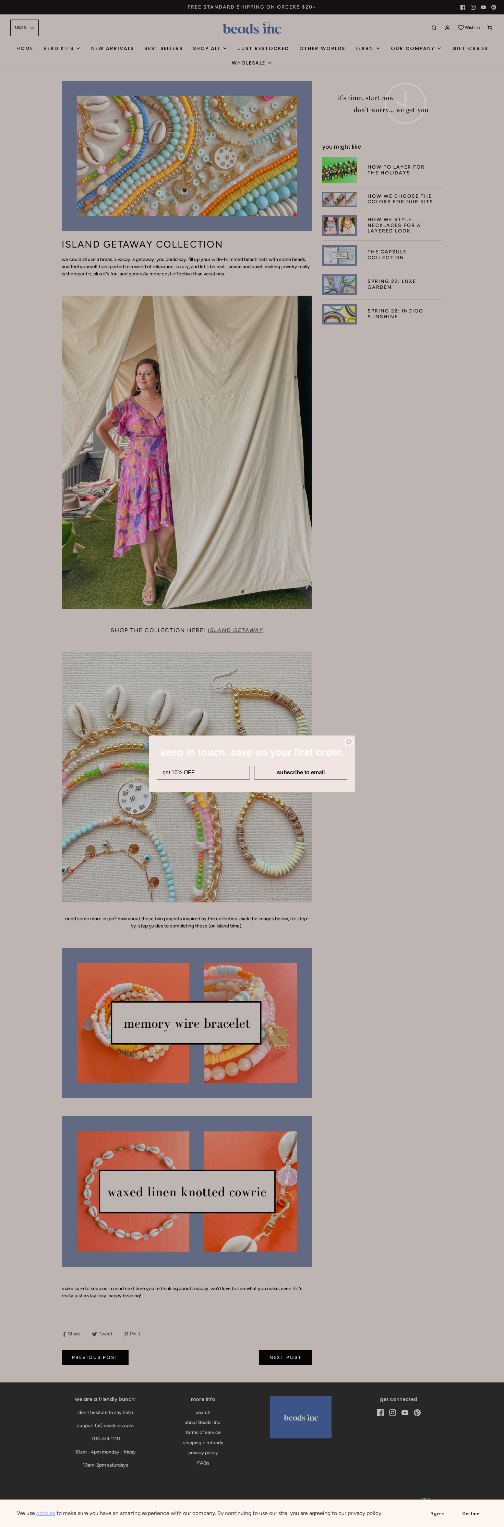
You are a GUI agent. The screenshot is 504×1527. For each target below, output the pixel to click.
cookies (45, 1513)
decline (470, 1513)
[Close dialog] (348, 741)
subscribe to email (301, 772)
